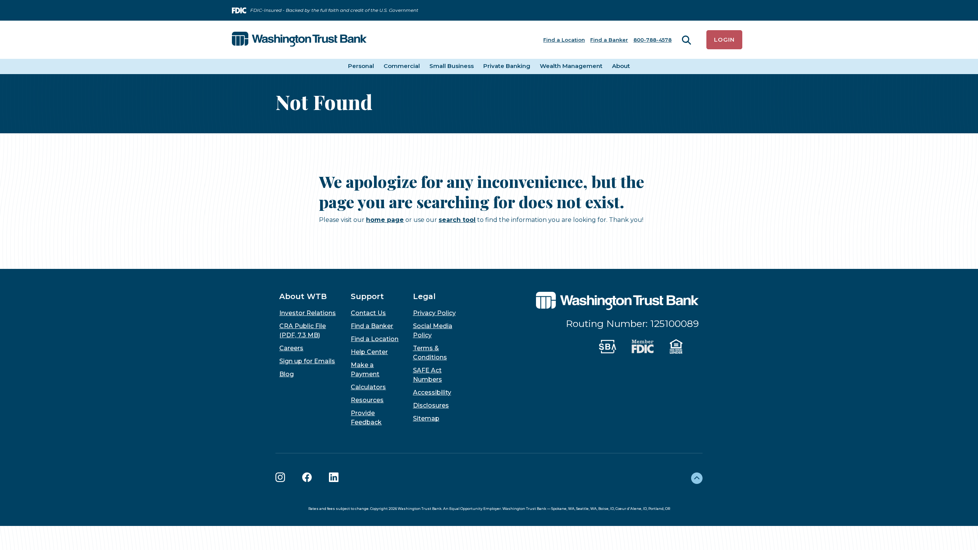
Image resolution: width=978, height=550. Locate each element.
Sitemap (426, 418)
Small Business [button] (451, 66)
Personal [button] (361, 66)
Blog (286, 374)
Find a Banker (609, 40)
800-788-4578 (652, 40)
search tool (457, 219)
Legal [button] (424, 296)
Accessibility (432, 392)
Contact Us (368, 313)
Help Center (369, 352)
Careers (291, 348)
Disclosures (431, 405)
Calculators (368, 387)
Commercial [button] (402, 66)
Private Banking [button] (506, 66)
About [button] (621, 66)
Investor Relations (307, 313)
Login (724, 39)
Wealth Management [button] (571, 66)
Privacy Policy (434, 313)
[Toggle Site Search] (686, 40)
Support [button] (367, 296)
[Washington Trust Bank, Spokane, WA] (299, 40)
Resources (367, 400)
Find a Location (564, 40)
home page (385, 219)
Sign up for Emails (307, 361)
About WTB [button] (303, 296)
